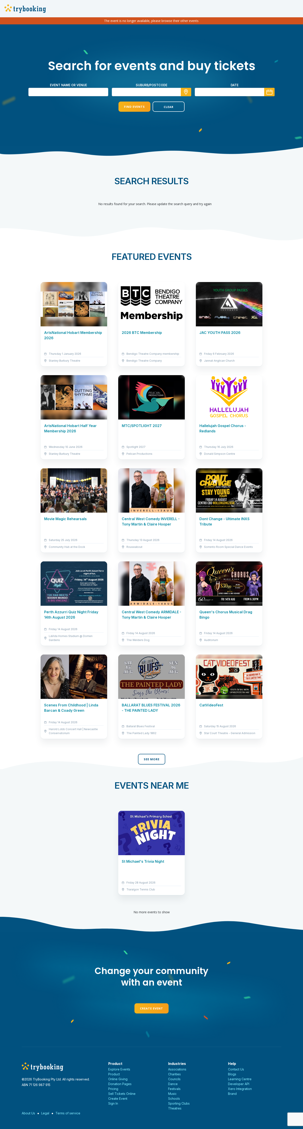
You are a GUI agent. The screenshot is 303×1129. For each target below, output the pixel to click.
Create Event (151, 1008)
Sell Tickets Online (122, 1094)
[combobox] (151, 92)
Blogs (232, 1074)
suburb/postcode (151, 85)
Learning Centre (240, 1079)
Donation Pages (120, 1084)
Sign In (113, 1103)
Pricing (113, 1089)
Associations (177, 1069)
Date (234, 85)
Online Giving (118, 1079)
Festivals (174, 1089)
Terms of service (67, 1113)
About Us (28, 1113)
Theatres (174, 1108)
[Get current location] (186, 92)
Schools (174, 1098)
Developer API (238, 1084)
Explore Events (119, 1069)
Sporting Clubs (179, 1103)
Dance (173, 1084)
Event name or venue (68, 85)
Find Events (134, 107)
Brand (232, 1094)
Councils (174, 1079)
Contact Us (236, 1069)
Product (114, 1074)
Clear (168, 107)
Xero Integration (240, 1089)
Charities (174, 1074)
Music (172, 1094)
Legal (45, 1113)
